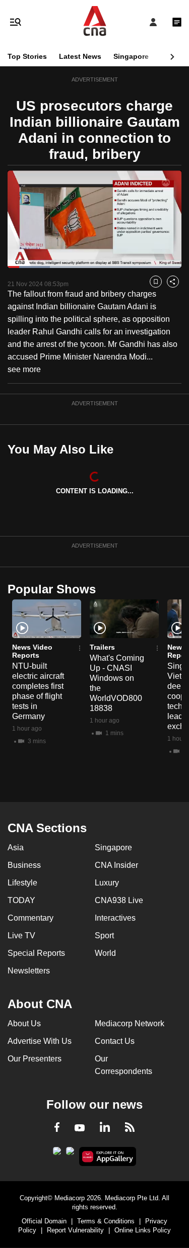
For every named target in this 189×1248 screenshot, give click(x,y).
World (105, 953)
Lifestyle (22, 882)
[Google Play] (57, 1154)
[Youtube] (80, 1128)
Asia (16, 847)
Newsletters (29, 970)
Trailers (102, 647)
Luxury (107, 882)
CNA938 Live (119, 900)
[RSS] (130, 1129)
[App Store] (70, 1154)
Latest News (80, 56)
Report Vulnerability (75, 1230)
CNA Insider (116, 865)
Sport (104, 935)
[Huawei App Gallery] (107, 1156)
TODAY (21, 900)
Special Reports (36, 953)
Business (24, 865)
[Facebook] (56, 1129)
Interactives (115, 918)
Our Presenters (34, 1058)
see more (24, 369)
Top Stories (27, 56)
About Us (24, 1023)
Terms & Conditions (106, 1221)
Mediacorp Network (129, 1023)
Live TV (21, 935)
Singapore (131, 56)
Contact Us (115, 1041)
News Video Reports (32, 651)
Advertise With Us (40, 1041)
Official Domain (44, 1221)
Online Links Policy (142, 1230)
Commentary (30, 918)
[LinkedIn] (105, 1129)
